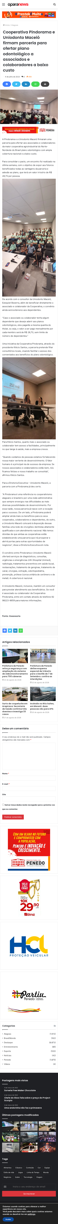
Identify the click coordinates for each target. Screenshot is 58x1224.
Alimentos (7, 1168)
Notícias (7, 1055)
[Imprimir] (45, 84)
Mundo (46, 1172)
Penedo (7, 1060)
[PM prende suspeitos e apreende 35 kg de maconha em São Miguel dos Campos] (29, 1147)
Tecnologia (28, 1177)
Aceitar (8, 1219)
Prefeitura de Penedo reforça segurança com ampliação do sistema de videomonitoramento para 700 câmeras (15, 671)
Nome (5, 773)
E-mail (6, 784)
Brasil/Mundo (10, 1038)
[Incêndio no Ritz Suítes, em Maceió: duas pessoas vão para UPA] (43, 694)
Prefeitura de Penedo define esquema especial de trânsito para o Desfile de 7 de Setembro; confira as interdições (41, 672)
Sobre (17, 1177)
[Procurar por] (54, 5)
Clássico (18, 1168)
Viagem (39, 1177)
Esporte (7, 1051)
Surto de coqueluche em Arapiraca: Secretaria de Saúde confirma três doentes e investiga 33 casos (14, 709)
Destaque (8, 1042)
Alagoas (14, 25)
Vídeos (7, 1064)
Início (7, 25)
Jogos (20, 1172)
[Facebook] (7, 84)
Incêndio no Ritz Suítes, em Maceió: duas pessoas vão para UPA (42, 706)
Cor (39, 1168)
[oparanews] (18, 4)
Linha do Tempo (33, 1172)
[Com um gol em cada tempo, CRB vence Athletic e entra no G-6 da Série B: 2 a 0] (10, 1137)
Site (4, 794)
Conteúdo (30, 1168)
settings (31, 1214)
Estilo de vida (9, 1172)
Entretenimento (11, 1047)
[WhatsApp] (35, 84)
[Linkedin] (26, 84)
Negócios (7, 1177)
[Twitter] (16, 84)
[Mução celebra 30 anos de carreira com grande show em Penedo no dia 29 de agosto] (47, 1147)
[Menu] (3, 5)
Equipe (47, 1168)
